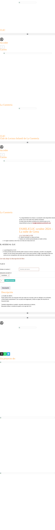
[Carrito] (2, 47)
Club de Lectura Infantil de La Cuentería (19, 138)
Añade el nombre (4, 269)
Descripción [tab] (5, 288)
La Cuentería (6, 104)
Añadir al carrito (10, 280)
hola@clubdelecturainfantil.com (41, 223)
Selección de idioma (5, 273)
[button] (27, 34)
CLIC (2, 30)
